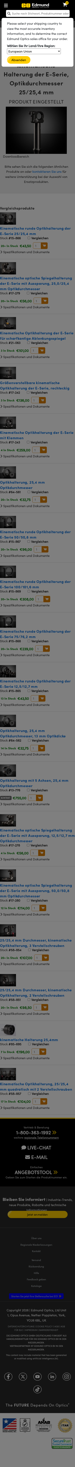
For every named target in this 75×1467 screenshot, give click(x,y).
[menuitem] (19, 4)
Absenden (18, 60)
